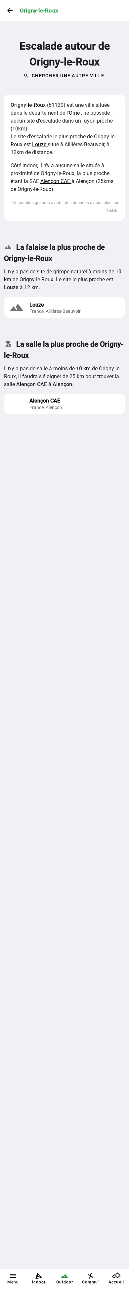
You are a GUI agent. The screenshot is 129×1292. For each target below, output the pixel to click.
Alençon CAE (55, 181)
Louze (40, 144)
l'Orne (73, 113)
